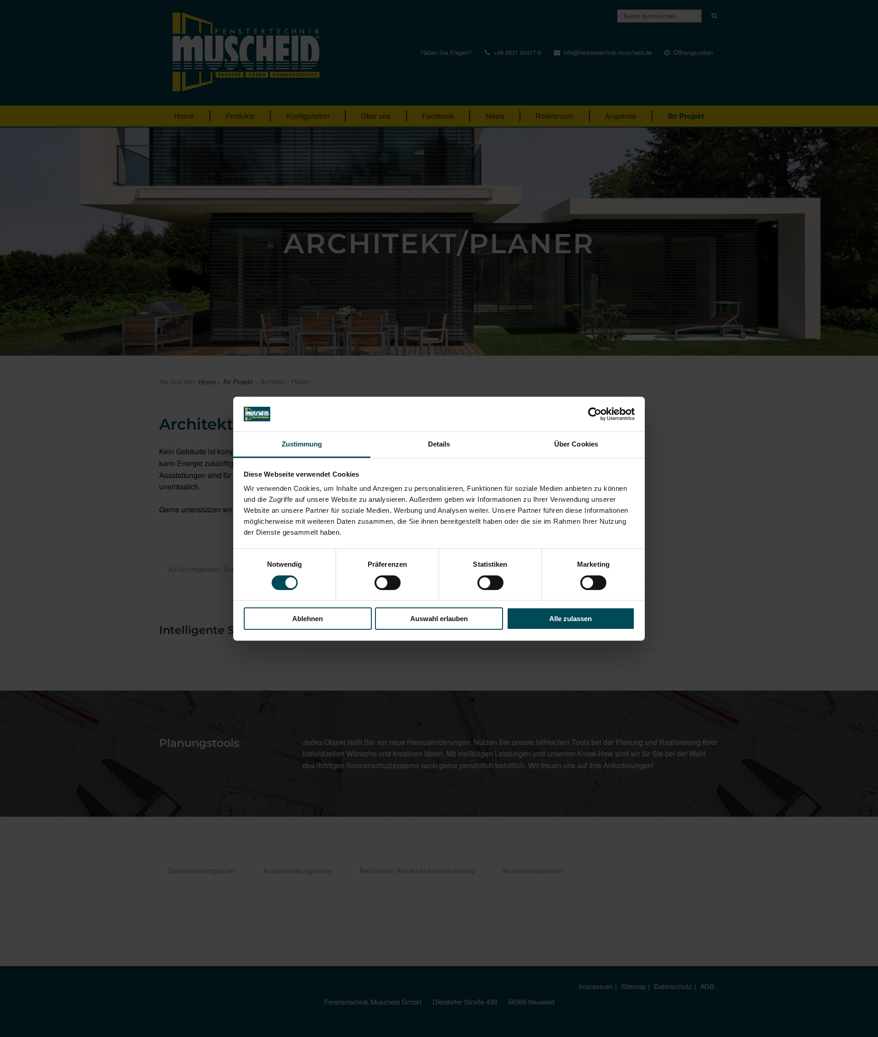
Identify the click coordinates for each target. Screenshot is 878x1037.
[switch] (388, 582)
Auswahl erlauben (439, 618)
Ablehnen (307, 618)
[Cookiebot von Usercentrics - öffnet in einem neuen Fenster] (595, 414)
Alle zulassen (570, 618)
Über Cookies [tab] (576, 444)
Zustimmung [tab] (302, 444)
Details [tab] (439, 444)
